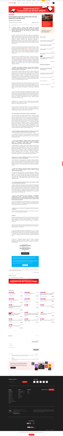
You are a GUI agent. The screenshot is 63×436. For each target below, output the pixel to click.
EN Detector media (39, 0)
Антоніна (43, 0)
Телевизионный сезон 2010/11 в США (45, 84)
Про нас (19, 389)
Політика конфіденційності (21, 391)
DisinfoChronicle (34, 0)
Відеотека (10, 397)
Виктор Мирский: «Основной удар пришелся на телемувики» (15, 326)
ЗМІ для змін (10, 393)
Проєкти (10, 389)
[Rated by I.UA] (34, 427)
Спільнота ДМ (13, 367)
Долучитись (25, 265)
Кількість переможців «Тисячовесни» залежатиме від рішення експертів (47, 53)
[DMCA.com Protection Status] (28, 427)
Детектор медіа (14, 0)
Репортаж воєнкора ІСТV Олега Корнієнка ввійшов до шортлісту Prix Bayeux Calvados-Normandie (47, 41)
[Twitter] (10, 28)
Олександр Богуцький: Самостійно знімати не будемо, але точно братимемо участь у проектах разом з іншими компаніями (31, 314)
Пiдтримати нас (51, 389)
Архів (18, 398)
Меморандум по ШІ (20, 392)
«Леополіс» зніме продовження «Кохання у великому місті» (47, 320)
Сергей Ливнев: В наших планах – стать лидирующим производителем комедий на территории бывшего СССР (47, 294)
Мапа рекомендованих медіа (12, 401)
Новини (11, 312)
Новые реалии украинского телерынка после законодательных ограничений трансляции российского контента (46, 69)
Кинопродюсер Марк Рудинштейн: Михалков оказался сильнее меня (15, 320)
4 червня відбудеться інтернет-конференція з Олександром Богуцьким (46, 314)
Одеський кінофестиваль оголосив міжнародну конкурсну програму (46, 49)
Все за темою (52, 61)
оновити (37, 340)
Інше (9, 312)
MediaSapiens (19, 0)
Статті (13, 14)
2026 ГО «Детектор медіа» (17, 413)
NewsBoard (10, 395)
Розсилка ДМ (20, 397)
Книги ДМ (19, 393)
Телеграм (28, 392)
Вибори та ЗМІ (10, 398)
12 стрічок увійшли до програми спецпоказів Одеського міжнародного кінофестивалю (46, 45)
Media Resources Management (16, 20)
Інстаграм (28, 393)
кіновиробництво (21, 277)
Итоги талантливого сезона (12, 293)
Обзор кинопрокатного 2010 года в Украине (46, 77)
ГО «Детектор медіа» (48, 0)
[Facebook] (10, 25)
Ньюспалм (10, 402)
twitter (28, 391)
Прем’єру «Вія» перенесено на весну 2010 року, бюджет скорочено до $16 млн (31, 320)
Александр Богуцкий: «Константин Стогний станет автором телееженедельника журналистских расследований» (15, 307)
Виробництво (10, 14)
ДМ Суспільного (23, 0)
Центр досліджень (29, 0)
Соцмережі (29, 389)
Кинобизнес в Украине (28, 48)
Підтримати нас (20, 395)
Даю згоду (31, 434)
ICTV (9, 277)
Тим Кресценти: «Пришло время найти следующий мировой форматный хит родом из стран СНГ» (47, 73)
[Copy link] (10, 30)
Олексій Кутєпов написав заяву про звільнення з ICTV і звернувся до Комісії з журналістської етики (15, 314)
